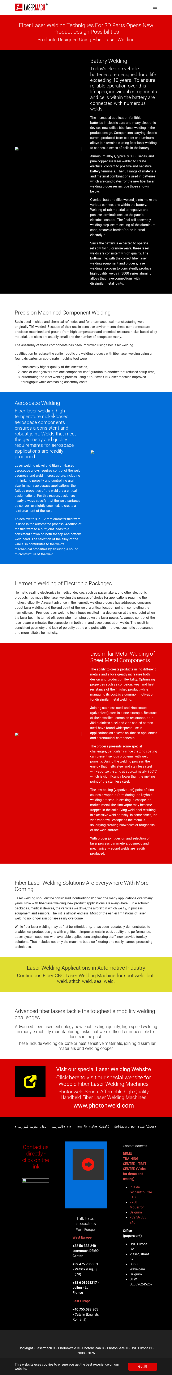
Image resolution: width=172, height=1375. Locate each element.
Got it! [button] (142, 1367)
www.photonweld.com (103, 1105)
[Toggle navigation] (155, 7)
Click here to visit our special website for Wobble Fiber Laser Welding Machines (103, 1080)
